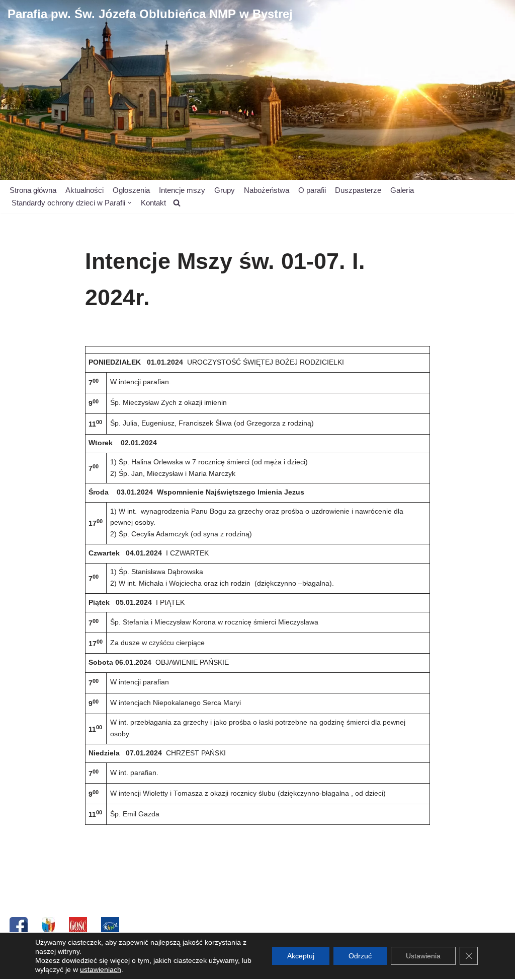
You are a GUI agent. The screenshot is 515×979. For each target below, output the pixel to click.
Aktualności (84, 190)
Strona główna (33, 190)
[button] (130, 203)
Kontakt (153, 202)
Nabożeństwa (266, 190)
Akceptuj (300, 956)
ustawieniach (100, 969)
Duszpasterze (358, 190)
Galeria (402, 190)
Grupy (224, 190)
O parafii (312, 190)
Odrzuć (360, 956)
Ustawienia (423, 956)
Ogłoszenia (131, 190)
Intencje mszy (182, 190)
